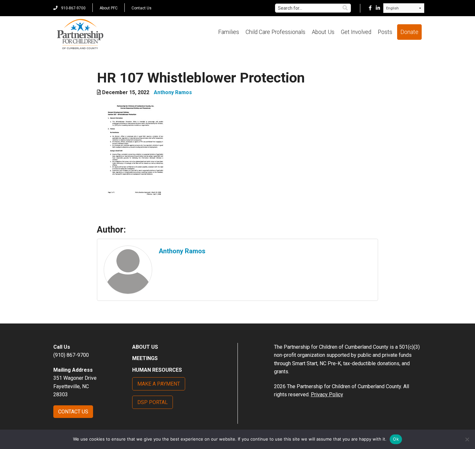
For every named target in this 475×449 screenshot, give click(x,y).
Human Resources (157, 370)
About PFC (109, 8)
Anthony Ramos (173, 92)
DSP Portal (152, 402)
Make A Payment (158, 384)
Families (228, 32)
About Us (323, 32)
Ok (396, 439)
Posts (385, 32)
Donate (409, 32)
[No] (467, 439)
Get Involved (356, 32)
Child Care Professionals (275, 32)
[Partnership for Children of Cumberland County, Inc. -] (80, 34)
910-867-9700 (73, 8)
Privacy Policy (327, 394)
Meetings (145, 358)
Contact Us (142, 8)
